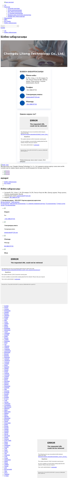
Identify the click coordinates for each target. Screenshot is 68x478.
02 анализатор (5, 203)
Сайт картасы (15, 202)
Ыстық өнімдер (5, 202)
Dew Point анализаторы (15, 11)
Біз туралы (7, 21)
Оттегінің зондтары (14, 8)
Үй (5, 5)
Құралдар (7, 7)
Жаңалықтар (8, 18)
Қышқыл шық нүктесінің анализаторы (19, 15)
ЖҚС (5, 19)
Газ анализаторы (51, 203)
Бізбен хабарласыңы (10, 23)
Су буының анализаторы (15, 13)
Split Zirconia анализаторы (18, 203)
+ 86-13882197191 (31, 104)
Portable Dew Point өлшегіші (16, 16)
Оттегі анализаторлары (15, 10)
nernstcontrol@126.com (32, 97)
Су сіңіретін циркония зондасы (35, 203)
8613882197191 (8, 246)
